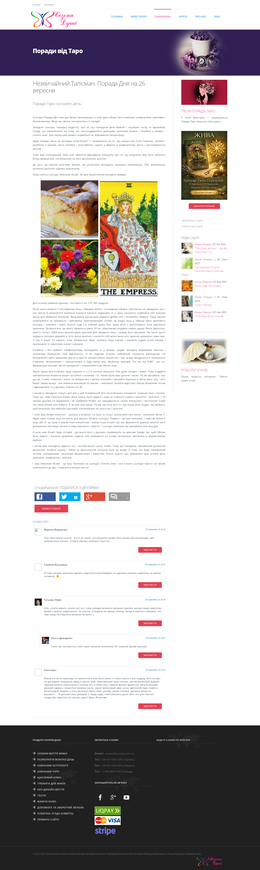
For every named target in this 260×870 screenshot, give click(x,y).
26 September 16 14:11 (155, 670)
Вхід (217, 16)
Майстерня (138, 16)
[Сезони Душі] (213, 864)
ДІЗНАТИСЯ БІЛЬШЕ (204, 206)
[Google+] (113, 797)
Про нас (200, 16)
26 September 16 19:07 (155, 564)
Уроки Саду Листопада (207, 285)
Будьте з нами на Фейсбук (173, 740)
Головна (117, 16)
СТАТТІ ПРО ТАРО (192, 226)
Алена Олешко (203, 244)
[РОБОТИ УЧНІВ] (209, 355)
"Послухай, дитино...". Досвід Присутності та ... (211, 250)
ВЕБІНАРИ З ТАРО (192, 221)
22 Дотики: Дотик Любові (209, 316)
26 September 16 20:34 (155, 600)
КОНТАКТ (37, 5)
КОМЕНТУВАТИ (51, 508)
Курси (183, 16)
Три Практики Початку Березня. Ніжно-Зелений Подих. (202, 271)
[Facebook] (100, 797)
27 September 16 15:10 (155, 529)
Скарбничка (163, 16)
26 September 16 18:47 (155, 638)
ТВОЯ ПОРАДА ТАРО (198, 111)
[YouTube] (126, 797)
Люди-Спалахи (203, 305)
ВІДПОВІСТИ (150, 550)
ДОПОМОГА (49, 5)
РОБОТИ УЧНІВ (194, 370)
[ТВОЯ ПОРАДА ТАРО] (209, 96)
